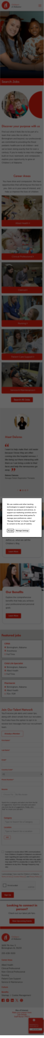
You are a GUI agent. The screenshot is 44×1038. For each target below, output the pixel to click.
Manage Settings (22, 531)
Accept (10, 531)
